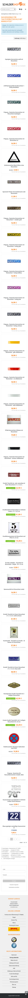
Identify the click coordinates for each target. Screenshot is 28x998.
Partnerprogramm (14, 982)
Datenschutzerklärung (14, 965)
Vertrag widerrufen (14, 957)
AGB (14, 968)
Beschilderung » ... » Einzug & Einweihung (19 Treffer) (13, 856)
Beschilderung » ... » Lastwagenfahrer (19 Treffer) (13, 853)
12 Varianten (14, 830)
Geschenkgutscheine (14, 979)
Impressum (14, 955)
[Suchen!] (14, 9)
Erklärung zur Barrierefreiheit (14, 971)
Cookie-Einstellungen (14, 973)
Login (4, 869)
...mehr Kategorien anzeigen (8, 858)
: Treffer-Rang (20, 38)
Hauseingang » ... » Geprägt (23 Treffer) (10, 850)
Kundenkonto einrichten (14, 887)
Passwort (5, 875)
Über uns (14, 984)
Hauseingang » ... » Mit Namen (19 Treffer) (11, 855)
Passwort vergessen (14, 884)
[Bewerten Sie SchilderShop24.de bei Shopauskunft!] (14, 945)
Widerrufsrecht (14, 960)
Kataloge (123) (17, 13)
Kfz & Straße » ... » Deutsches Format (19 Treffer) (12, 851)
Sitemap (14, 987)
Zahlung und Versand (14, 963)
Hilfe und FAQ (14, 976)
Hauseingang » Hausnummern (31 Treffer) (11, 848)
